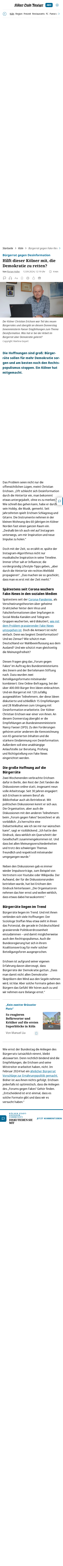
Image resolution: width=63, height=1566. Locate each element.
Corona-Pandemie (40, 599)
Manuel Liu (18, 1033)
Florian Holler (13, 271)
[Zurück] (5, 14)
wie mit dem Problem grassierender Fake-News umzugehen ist (31, 625)
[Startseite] (28, 5)
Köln (20, 248)
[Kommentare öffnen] (60, 501)
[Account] (57, 5)
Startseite (8, 248)
